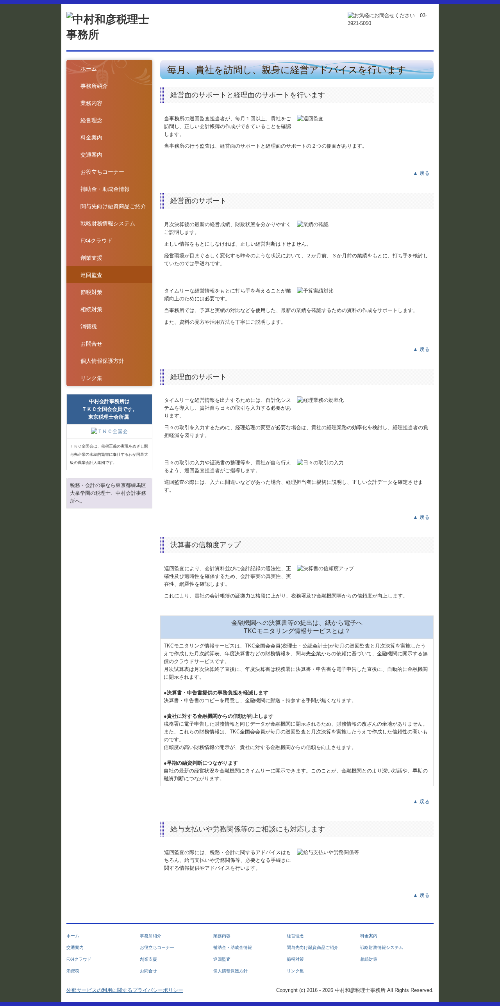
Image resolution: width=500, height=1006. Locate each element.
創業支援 (91, 258)
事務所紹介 (94, 86)
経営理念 (91, 120)
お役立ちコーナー (102, 172)
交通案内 (91, 155)
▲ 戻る (421, 173)
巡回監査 (91, 275)
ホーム (88, 69)
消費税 (88, 326)
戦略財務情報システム (107, 223)
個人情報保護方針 (102, 361)
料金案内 (91, 137)
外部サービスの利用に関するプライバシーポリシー (124, 990)
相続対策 (91, 309)
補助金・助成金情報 (105, 189)
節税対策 (91, 292)
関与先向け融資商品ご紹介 (113, 206)
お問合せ (91, 344)
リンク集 (91, 378)
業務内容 (91, 103)
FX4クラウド (96, 240)
